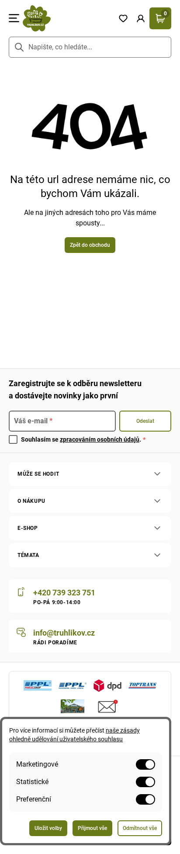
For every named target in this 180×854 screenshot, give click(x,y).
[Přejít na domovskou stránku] (66, 18)
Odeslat (145, 421)
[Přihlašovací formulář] (140, 18)
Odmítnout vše (140, 828)
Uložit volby (48, 828)
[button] (140, 18)
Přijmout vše (92, 828)
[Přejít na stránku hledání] (19, 47)
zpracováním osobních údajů (99, 439)
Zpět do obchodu (90, 245)
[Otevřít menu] (14, 18)
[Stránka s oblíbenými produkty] (123, 18)
